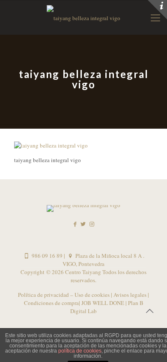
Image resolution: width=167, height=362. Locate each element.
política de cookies (79, 351)
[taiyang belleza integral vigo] (51, 145)
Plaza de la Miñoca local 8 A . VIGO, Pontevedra (103, 260)
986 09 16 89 (46, 255)
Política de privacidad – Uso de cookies (64, 295)
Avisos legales (129, 295)
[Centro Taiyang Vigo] (83, 17)
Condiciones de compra (51, 303)
